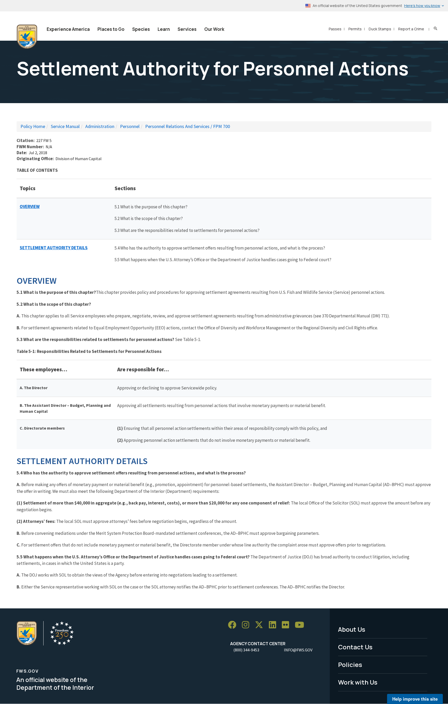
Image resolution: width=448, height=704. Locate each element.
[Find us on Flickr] (287, 625)
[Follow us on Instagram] (247, 625)
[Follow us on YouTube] (301, 625)
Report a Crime (411, 28)
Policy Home (32, 126)
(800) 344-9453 (246, 649)
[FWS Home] (27, 36)
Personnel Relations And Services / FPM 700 (187, 126)
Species (141, 29)
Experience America (68, 29)
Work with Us (357, 682)
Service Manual (65, 126)
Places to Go (110, 29)
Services (187, 29)
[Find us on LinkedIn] (274, 625)
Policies (350, 664)
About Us (351, 629)
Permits (355, 28)
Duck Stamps (380, 28)
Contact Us (355, 647)
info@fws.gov (298, 649)
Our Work (214, 29)
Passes (335, 28)
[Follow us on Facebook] (234, 625)
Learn (164, 29)
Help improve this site (415, 699)
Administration (99, 126)
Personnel (129, 126)
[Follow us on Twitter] (261, 625)
